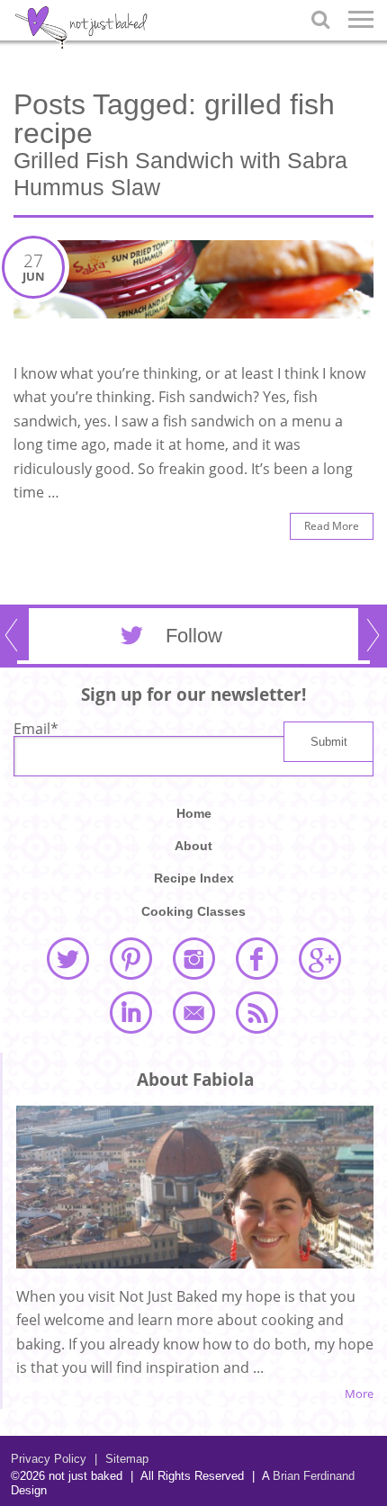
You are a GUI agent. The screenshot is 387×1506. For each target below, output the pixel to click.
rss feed (256, 1012)
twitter (67, 958)
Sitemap (121, 1459)
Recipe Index (194, 878)
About (193, 845)
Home (194, 813)
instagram (193, 958)
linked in (130, 1012)
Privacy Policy (48, 1459)
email (193, 1012)
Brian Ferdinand (314, 1476)
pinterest (130, 958)
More (359, 1394)
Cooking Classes (193, 911)
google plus (319, 958)
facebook (256, 958)
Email (36, 729)
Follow (194, 635)
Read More (331, 525)
